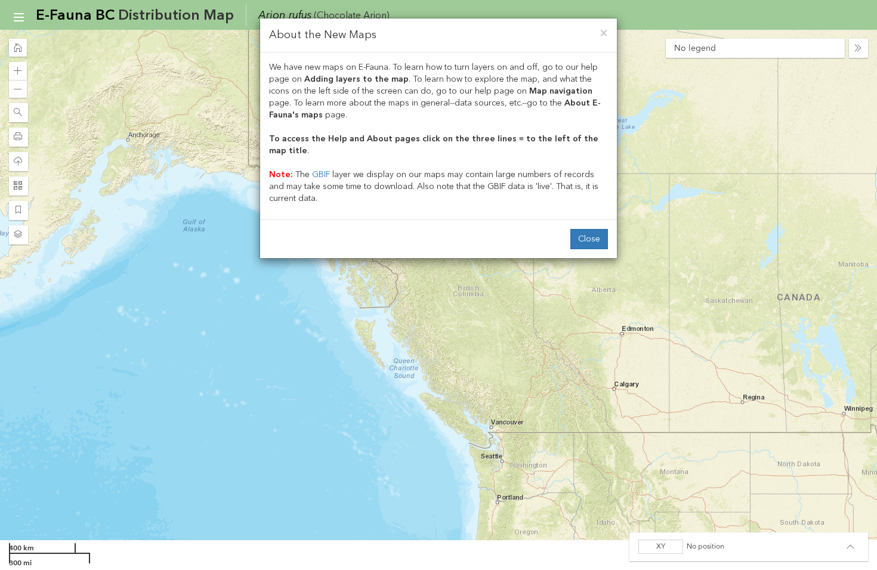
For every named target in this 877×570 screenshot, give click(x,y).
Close (589, 239)
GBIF (321, 174)
